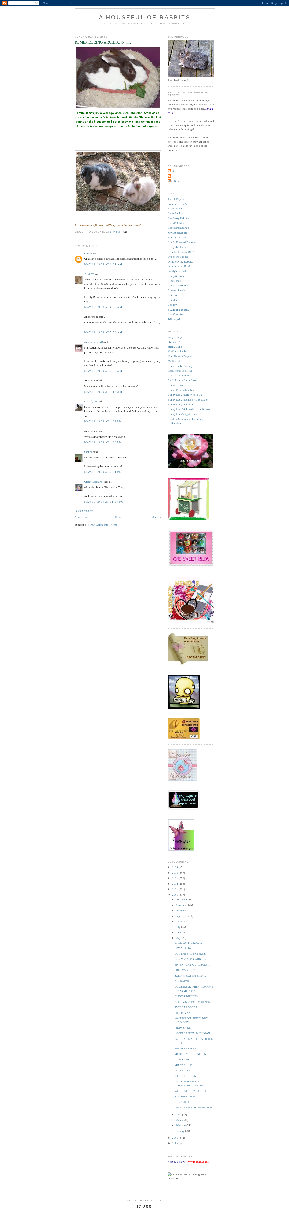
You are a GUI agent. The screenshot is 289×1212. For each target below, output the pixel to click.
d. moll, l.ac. (91, 401)
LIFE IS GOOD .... (185, 1012)
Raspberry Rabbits (178, 218)
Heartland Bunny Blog (181, 251)
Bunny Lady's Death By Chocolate (188, 399)
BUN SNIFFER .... (185, 1102)
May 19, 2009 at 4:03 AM (103, 307)
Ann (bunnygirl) (93, 341)
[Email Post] (124, 232)
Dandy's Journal (177, 271)
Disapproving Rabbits (180, 261)
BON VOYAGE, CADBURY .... (192, 959)
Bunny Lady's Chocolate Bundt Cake (189, 409)
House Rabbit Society (180, 366)
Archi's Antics (175, 314)
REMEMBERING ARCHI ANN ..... (194, 1001)
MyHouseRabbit (177, 232)
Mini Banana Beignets (181, 356)
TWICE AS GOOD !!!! (187, 1007)
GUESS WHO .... (184, 1059)
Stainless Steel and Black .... (190, 975)
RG (171, 176)
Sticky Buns (175, 346)
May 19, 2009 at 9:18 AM (103, 391)
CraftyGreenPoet (177, 276)
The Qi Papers (176, 199)
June (179, 932)
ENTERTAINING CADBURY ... (192, 964)
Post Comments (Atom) (103, 524)
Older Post (155, 516)
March (180, 1120)
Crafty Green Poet (94, 481)
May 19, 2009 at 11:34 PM (104, 501)
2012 (175, 878)
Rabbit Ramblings (178, 227)
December (182, 899)
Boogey (172, 304)
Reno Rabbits (175, 213)
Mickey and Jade (177, 237)
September (182, 916)
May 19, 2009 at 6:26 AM (103, 370)
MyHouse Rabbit (177, 351)
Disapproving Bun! (179, 266)
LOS (171, 171)
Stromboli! (174, 341)
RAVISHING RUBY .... (187, 1096)
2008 (175, 1137)
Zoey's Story (175, 337)
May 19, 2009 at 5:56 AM (103, 332)
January (180, 1131)
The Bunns (175, 181)
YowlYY (89, 273)
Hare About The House (181, 370)
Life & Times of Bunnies (182, 242)
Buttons (172, 295)
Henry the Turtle (177, 247)
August (180, 921)
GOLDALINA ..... (184, 1070)
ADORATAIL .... (184, 981)
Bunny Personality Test (181, 389)
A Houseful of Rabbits (144, 17)
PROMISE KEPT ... (185, 1027)
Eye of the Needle (178, 256)
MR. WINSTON (184, 1065)
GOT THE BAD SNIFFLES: (190, 953)
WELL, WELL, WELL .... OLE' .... (194, 1091)
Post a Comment (84, 510)
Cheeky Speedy (177, 290)
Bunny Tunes (175, 385)
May (179, 938)
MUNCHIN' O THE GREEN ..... (192, 1054)
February (181, 1125)
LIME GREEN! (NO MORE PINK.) (194, 1107)
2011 (175, 883)
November (182, 905)
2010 (175, 889)
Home (118, 516)
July (178, 927)
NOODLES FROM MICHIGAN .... (194, 1033)
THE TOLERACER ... (187, 1048)
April (179, 1114)
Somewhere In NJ (177, 203)
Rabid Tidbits (176, 223)
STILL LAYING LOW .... (188, 942)
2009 (175, 894)
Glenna (88, 451)
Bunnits (172, 300)
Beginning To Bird (178, 309)
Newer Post (81, 516)
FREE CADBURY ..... (187, 970)
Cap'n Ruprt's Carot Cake (182, 380)
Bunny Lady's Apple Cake (183, 414)
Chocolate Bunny (178, 285)
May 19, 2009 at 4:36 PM (103, 442)
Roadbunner (175, 208)
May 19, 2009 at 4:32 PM (103, 421)
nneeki (88, 252)
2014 (175, 867)
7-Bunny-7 (174, 319)
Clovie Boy (174, 280)
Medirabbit (174, 361)
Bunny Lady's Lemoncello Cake (186, 394)
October (180, 910)
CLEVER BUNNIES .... (188, 996)
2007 (175, 1143)
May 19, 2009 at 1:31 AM (103, 264)
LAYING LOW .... (184, 948)
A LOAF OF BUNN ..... (187, 1076)
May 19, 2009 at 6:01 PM (103, 471)
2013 (175, 872)
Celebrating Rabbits (179, 375)
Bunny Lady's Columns (181, 404)
